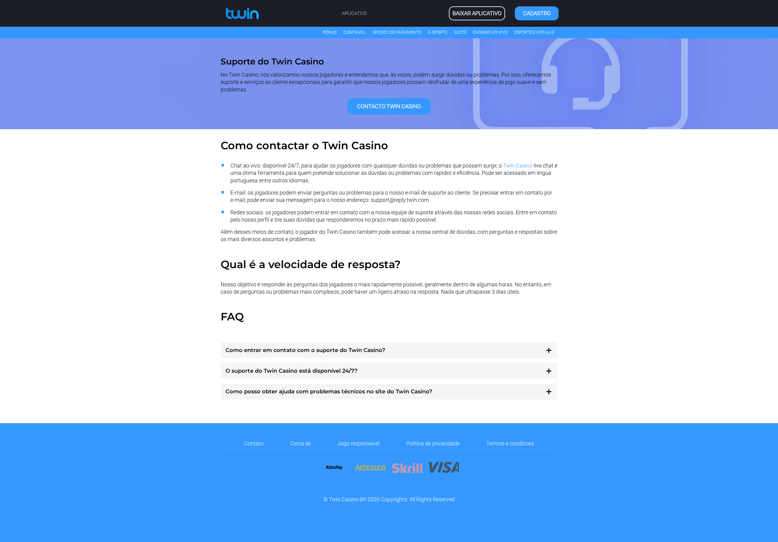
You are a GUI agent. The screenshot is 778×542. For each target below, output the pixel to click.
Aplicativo (354, 13)
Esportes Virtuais (534, 32)
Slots (460, 32)
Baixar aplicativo (477, 13)
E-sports (437, 32)
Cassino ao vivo (490, 32)
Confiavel (354, 32)
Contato (253, 443)
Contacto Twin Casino (389, 106)
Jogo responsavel (358, 443)
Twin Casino (517, 165)
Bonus (330, 32)
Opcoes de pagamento (397, 32)
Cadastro (537, 13)
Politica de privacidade (433, 443)
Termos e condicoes (510, 443)
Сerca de (300, 443)
